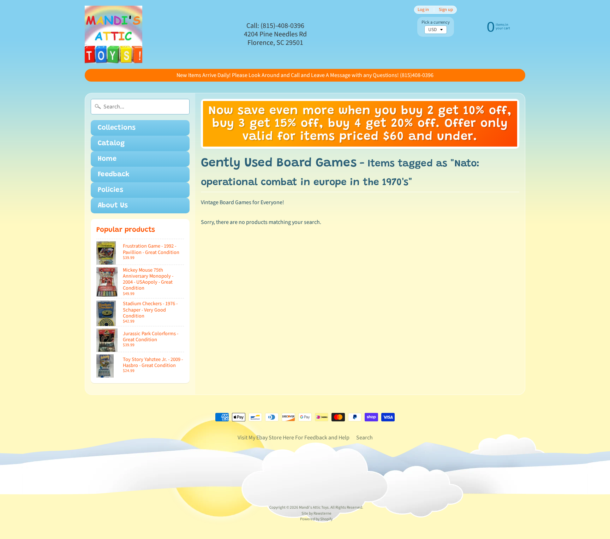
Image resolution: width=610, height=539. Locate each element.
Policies (110, 190)
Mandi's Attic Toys (314, 507)
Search (364, 438)
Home (107, 158)
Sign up (446, 9)
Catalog (111, 143)
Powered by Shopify (316, 519)
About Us (113, 205)
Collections (117, 127)
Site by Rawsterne (316, 513)
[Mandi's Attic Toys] (113, 34)
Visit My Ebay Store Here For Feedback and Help (293, 438)
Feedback (114, 174)
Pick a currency (435, 22)
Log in (423, 9)
